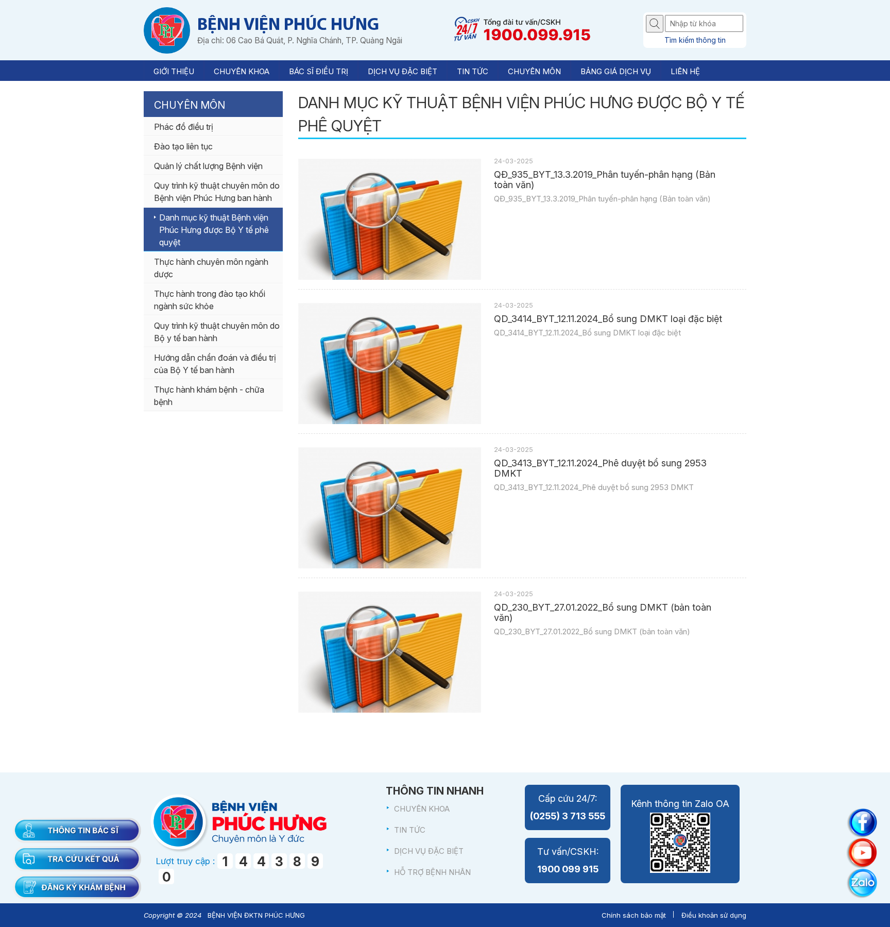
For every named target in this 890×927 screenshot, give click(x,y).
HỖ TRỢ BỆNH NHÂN (432, 872)
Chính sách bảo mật (634, 915)
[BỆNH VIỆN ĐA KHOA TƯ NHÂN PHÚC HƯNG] (167, 30)
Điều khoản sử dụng (713, 915)
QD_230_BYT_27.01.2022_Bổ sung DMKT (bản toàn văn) (602, 612)
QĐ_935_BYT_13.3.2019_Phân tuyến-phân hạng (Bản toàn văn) (604, 180)
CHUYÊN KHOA (422, 809)
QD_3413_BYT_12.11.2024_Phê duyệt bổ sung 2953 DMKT (600, 468)
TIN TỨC (409, 830)
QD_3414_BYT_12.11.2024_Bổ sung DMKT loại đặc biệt (608, 319)
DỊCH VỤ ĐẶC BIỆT (429, 851)
